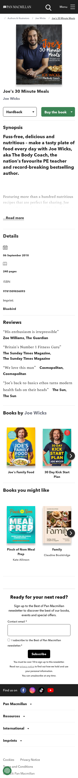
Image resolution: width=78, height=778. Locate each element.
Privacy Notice (30, 760)
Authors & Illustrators (18, 18)
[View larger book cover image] (39, 54)
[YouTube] (51, 690)
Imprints (10, 740)
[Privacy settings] (7, 770)
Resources (11, 716)
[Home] (17, 7)
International (13, 728)
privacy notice (27, 666)
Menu (63, 7)
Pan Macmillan (15, 704)
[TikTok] (41, 690)
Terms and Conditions (18, 766)
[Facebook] (23, 690)
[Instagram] (32, 690)
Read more (15, 218)
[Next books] (71, 456)
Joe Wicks (40, 18)
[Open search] (48, 8)
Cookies (8, 760)
